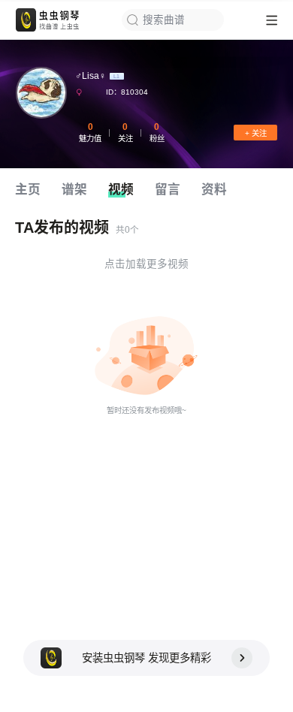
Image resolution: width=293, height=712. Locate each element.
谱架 (74, 190)
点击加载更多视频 (146, 264)
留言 (167, 190)
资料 (214, 190)
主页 (28, 190)
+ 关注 (256, 133)
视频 (121, 190)
